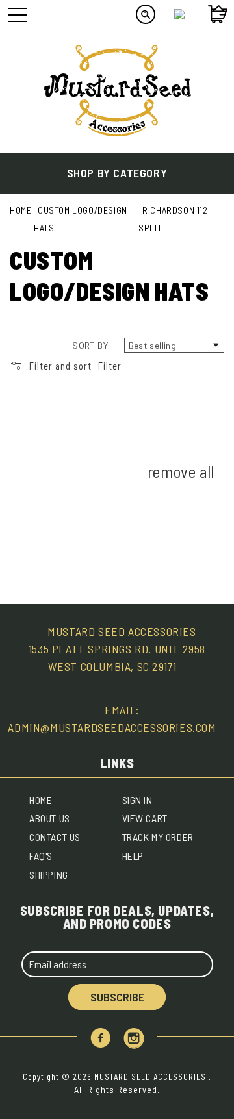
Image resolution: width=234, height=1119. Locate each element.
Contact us (55, 837)
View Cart (145, 818)
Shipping (48, 874)
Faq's (41, 855)
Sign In (137, 800)
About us (49, 818)
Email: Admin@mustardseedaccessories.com (112, 719)
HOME (40, 800)
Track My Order (158, 837)
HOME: (22, 210)
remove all (181, 471)
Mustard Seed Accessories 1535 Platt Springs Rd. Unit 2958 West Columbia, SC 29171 (117, 648)
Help (133, 855)
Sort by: (91, 345)
